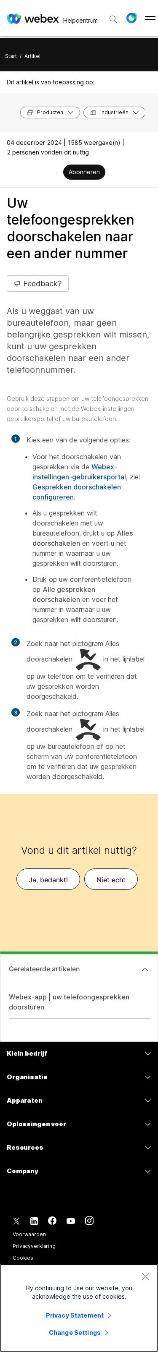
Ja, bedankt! (48, 880)
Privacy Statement (75, 1315)
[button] (131, 18)
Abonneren (84, 171)
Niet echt (111, 880)
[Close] (145, 1276)
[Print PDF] (56, 172)
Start (11, 56)
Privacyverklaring (34, 1246)
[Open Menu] (150, 18)
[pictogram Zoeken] (113, 19)
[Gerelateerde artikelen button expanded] (145, 969)
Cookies (23, 1258)
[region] (79, 1308)
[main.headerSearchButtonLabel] (113, 16)
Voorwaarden (29, 1234)
